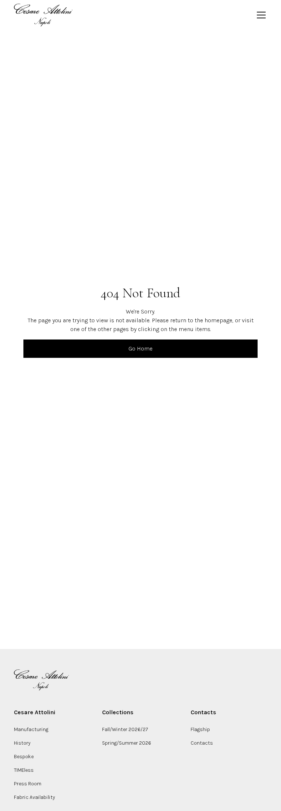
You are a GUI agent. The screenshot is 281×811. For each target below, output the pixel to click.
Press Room (27, 784)
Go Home (140, 348)
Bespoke (24, 756)
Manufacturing (31, 729)
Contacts (202, 743)
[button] (259, 15)
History (22, 743)
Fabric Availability (34, 797)
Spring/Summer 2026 (126, 743)
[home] (43, 15)
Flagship (200, 729)
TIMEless (24, 770)
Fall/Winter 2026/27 (125, 729)
